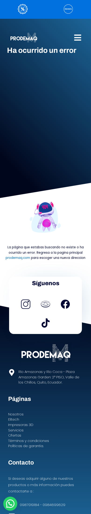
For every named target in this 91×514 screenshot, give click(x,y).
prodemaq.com (18, 258)
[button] (78, 37)
